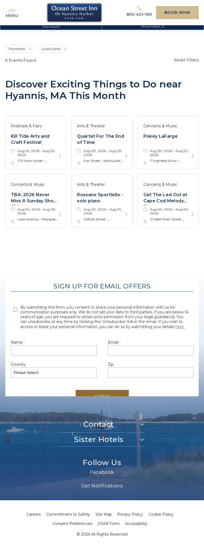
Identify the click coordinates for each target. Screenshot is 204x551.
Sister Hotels (98, 439)
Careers (34, 514)
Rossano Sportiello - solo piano (100, 197)
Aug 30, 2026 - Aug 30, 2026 (103, 153)
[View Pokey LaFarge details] (193, 156)
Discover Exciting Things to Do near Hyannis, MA (93, 89)
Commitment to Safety (68, 514)
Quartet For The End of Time (100, 139)
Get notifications (102, 486)
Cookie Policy (160, 514)
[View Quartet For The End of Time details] (126, 156)
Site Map (103, 514)
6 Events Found (20, 60)
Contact (98, 424)
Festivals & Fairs (26, 126)
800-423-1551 (139, 14)
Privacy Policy (130, 514)
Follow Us (102, 462)
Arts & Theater (91, 126)
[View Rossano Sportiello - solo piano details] (126, 214)
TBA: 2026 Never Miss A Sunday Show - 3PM (35, 198)
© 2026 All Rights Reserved (102, 534)
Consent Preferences (72, 523)
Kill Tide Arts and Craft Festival (30, 139)
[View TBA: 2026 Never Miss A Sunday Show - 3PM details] (60, 214)
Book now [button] (177, 12)
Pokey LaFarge (160, 136)
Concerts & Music (160, 126)
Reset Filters (186, 60)
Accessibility (136, 523)
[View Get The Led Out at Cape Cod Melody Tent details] (193, 214)
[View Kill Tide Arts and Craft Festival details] (60, 156)
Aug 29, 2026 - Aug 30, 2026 (37, 153)
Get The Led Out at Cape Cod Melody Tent (165, 198)
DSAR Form (108, 523)
